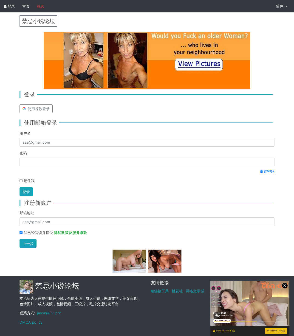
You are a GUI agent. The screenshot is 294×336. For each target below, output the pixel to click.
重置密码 (267, 171)
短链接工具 (159, 291)
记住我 (29, 180)
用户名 (25, 133)
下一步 (28, 243)
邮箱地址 (27, 213)
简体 (280, 6)
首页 (26, 6)
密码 (23, 153)
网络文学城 (195, 291)
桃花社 (177, 291)
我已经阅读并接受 (55, 232)
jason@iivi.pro (49, 313)
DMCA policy (31, 322)
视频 (40, 6)
